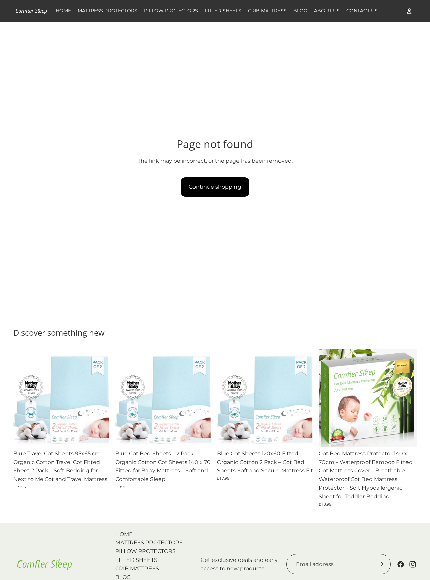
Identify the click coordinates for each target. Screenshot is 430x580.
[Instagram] (412, 564)
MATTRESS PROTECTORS (149, 542)
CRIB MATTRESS (137, 568)
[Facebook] (401, 564)
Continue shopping (215, 187)
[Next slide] (101, 397)
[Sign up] (381, 564)
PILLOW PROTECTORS (145, 551)
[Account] (409, 11)
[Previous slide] (23, 397)
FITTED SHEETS (136, 560)
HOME (124, 534)
